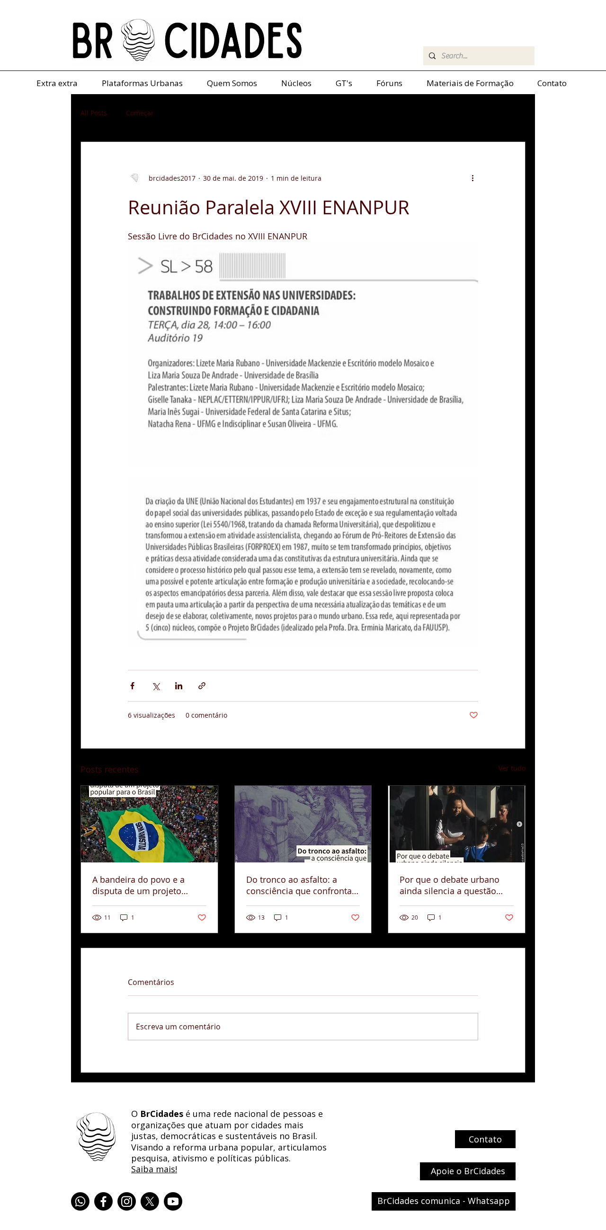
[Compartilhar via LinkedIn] (178, 685)
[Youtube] (173, 1201)
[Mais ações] (472, 178)
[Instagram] (126, 1201)
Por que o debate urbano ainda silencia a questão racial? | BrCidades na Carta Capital (455, 885)
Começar (140, 112)
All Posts (93, 112)
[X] (150, 1201)
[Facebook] (103, 1201)
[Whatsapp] (80, 1201)
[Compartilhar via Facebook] (132, 685)
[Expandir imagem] (303, 355)
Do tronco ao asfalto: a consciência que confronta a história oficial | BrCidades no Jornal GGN (302, 885)
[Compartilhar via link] (201, 685)
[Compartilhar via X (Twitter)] (155, 685)
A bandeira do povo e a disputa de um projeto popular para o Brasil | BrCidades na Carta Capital (145, 885)
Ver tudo (512, 768)
